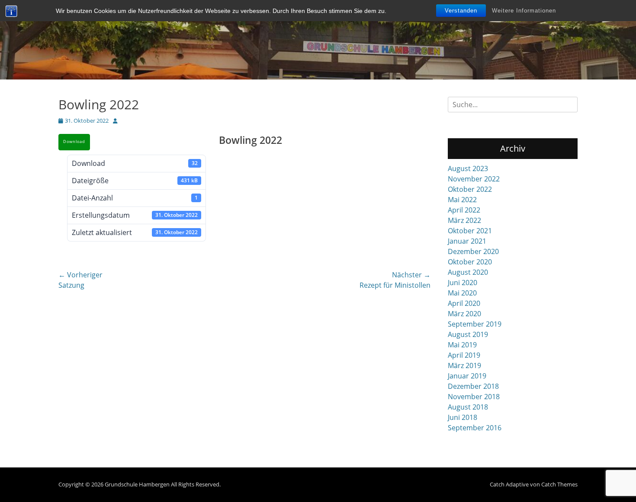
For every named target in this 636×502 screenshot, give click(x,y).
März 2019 (464, 365)
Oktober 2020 (470, 262)
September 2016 (474, 427)
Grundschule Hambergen (137, 484)
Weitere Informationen (524, 10)
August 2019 (468, 334)
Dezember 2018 (473, 386)
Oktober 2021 (470, 230)
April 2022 (464, 210)
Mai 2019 (462, 344)
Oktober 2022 (470, 189)
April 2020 (464, 303)
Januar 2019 (467, 376)
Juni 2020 (462, 282)
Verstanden (461, 10)
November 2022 (474, 179)
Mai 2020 (462, 293)
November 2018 (474, 396)
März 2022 (464, 220)
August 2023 (468, 168)
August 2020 (468, 272)
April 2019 (464, 355)
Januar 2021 (467, 241)
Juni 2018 (462, 417)
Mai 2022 (462, 199)
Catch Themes (559, 484)
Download (74, 141)
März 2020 (464, 313)
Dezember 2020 (473, 251)
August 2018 (468, 407)
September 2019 (474, 324)
